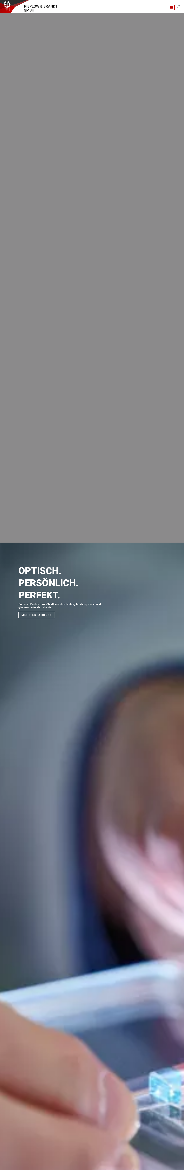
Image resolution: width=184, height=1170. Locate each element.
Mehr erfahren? (36, 615)
